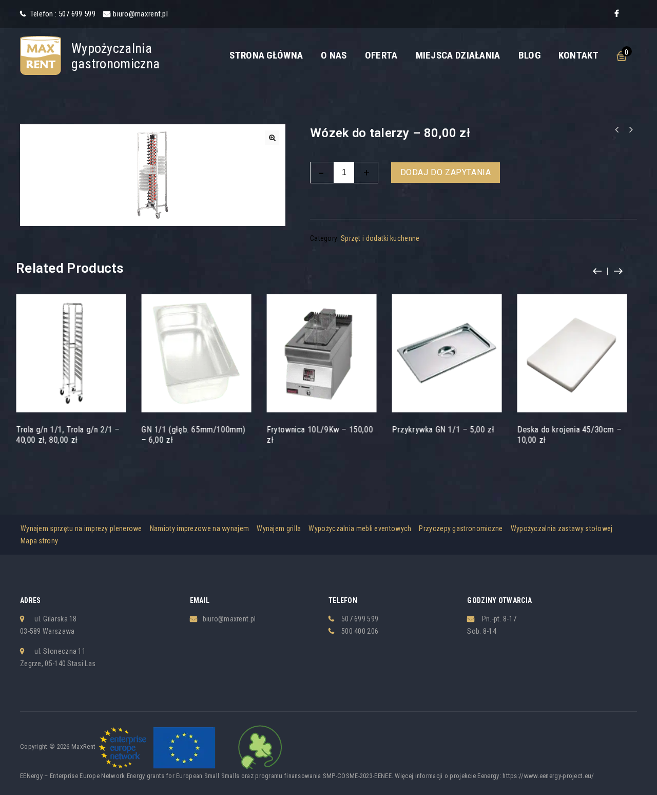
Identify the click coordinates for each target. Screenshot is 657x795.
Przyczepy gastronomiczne (461, 528)
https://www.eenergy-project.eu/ (548, 776)
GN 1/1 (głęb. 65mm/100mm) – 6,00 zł (617, 130)
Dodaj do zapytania (445, 172)
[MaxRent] (40, 55)
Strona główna (266, 55)
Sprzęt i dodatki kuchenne (380, 238)
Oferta (381, 55)
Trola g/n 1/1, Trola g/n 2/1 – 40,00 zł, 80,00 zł (630, 130)
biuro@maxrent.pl (140, 13)
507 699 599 (359, 619)
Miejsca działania (458, 55)
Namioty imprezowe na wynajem (199, 528)
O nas (334, 55)
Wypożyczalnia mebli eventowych (359, 528)
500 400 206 (359, 631)
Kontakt (578, 55)
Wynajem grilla (279, 528)
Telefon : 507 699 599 (61, 13)
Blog (529, 55)
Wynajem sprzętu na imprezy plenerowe (81, 528)
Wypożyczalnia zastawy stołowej (562, 528)
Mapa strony (39, 541)
